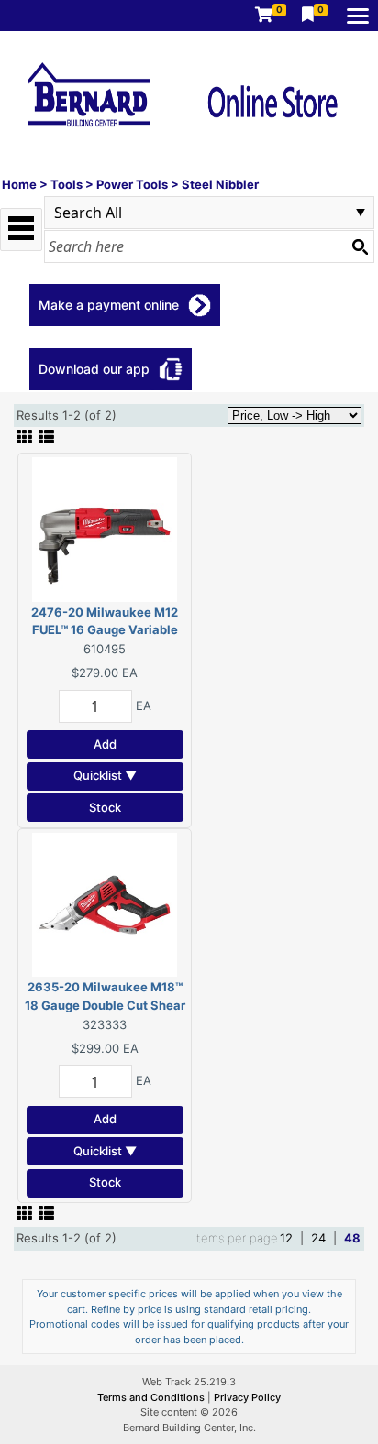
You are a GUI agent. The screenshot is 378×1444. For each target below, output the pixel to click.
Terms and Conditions (152, 1397)
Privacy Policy (247, 1397)
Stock (105, 807)
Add (105, 744)
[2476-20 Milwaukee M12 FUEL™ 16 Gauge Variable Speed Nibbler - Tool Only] (104, 527)
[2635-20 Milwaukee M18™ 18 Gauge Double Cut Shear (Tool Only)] (104, 903)
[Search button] (359, 246)
